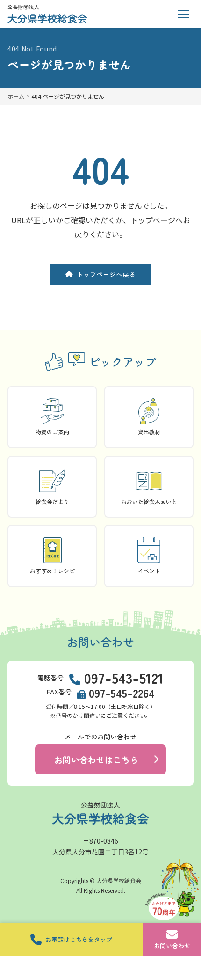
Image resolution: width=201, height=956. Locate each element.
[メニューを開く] (183, 14)
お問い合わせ (172, 945)
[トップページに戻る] (47, 14)
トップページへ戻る (106, 274)
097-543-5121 (124, 677)
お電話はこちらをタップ (78, 939)
